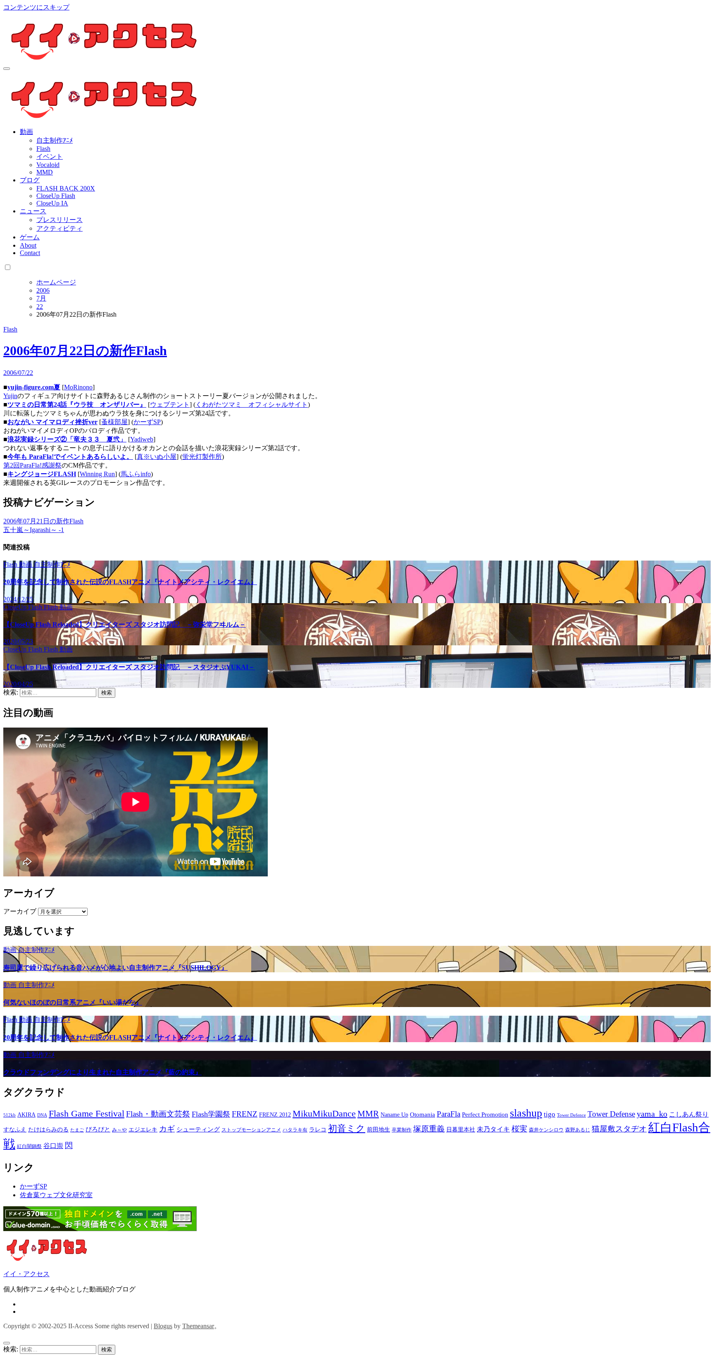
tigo (549, 1114)
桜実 (519, 1128)
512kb (9, 1115)
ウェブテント (170, 404)
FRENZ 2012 (275, 1115)
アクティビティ (59, 228)
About (28, 245)
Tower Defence (571, 1115)
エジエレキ (143, 1129)
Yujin (10, 395)
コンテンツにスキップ (36, 7)
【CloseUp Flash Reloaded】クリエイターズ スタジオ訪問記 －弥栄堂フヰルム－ (124, 624)
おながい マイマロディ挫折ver (52, 421)
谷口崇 (53, 1145)
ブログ (30, 180)
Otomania (422, 1114)
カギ (167, 1128)
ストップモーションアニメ (251, 1130)
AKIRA (26, 1115)
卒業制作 (402, 1130)
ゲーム (30, 237)
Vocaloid (48, 164)
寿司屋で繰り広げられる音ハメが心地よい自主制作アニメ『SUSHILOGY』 (115, 967)
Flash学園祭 (211, 1114)
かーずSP (147, 421)
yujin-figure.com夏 (33, 387)
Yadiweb (141, 439)
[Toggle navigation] (6, 68)
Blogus (163, 1325)
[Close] (6, 1343)
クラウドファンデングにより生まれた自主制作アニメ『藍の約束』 (102, 1072)
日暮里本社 (460, 1129)
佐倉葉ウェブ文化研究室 (56, 1194)
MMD (44, 172)
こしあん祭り (689, 1114)
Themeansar (198, 1325)
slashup (526, 1113)
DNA (42, 1115)
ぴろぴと (98, 1129)
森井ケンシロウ (546, 1130)
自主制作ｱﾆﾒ (54, 140)
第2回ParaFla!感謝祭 (32, 465)
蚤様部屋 (114, 421)
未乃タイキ (493, 1129)
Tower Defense (611, 1114)
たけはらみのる (48, 1129)
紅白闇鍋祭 (29, 1146)
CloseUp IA (52, 203)
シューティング (198, 1129)
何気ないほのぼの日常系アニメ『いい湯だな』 (72, 1002)
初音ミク (346, 1129)
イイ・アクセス (26, 1273)
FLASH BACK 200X (65, 188)
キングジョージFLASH (41, 473)
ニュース (33, 211)
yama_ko (652, 1113)
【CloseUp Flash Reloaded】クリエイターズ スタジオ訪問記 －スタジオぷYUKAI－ (129, 667)
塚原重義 (429, 1128)
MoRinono (78, 387)
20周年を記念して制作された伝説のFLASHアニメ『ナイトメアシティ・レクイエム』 (130, 581)
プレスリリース (59, 219)
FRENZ (244, 1114)
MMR (368, 1114)
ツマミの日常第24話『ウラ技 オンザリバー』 (76, 404)
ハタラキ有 (295, 1130)
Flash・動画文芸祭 (158, 1114)
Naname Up (394, 1115)
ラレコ (317, 1129)
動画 (26, 131)
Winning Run (97, 473)
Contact (30, 252)
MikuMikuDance (324, 1113)
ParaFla (448, 1114)
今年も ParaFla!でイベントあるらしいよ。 (70, 456)
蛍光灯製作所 (202, 456)
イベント (49, 156)
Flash (43, 148)
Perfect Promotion (485, 1114)
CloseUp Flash (55, 195)
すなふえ (14, 1129)
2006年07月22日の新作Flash (85, 350)
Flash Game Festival (86, 1113)
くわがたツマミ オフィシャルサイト (251, 404)
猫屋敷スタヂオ (619, 1128)
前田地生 (378, 1129)
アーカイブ (19, 911)
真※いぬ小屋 (156, 456)
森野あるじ (577, 1130)
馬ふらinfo (136, 473)
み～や (119, 1130)
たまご (77, 1130)
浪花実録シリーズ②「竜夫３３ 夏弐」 (66, 439)
